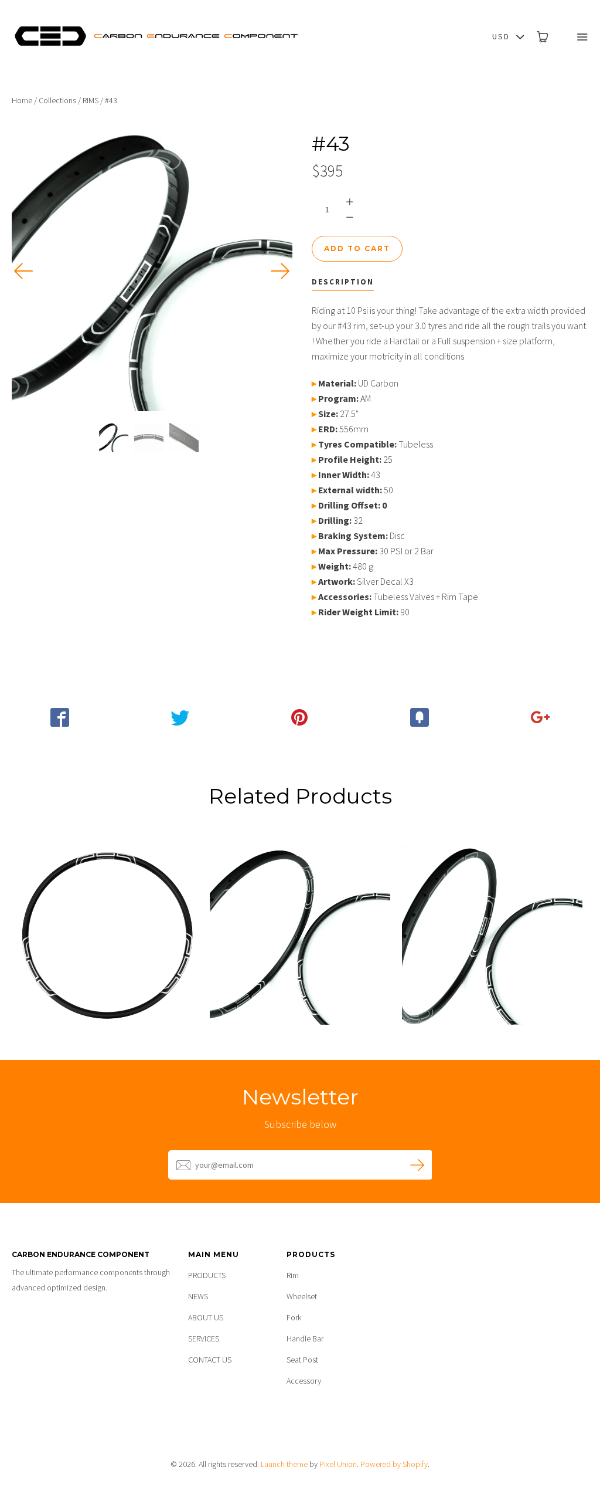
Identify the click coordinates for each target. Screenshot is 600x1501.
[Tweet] (180, 717)
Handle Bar (305, 1338)
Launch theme (284, 1464)
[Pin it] (300, 717)
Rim (293, 1275)
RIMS (90, 100)
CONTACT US (209, 1359)
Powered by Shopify (394, 1464)
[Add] (540, 717)
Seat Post (302, 1359)
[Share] (60, 717)
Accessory (304, 1380)
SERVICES (203, 1338)
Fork (294, 1317)
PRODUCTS (207, 1275)
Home (22, 100)
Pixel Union (338, 1464)
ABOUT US (205, 1317)
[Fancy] (420, 717)
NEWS (198, 1296)
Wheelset (302, 1296)
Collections (57, 100)
